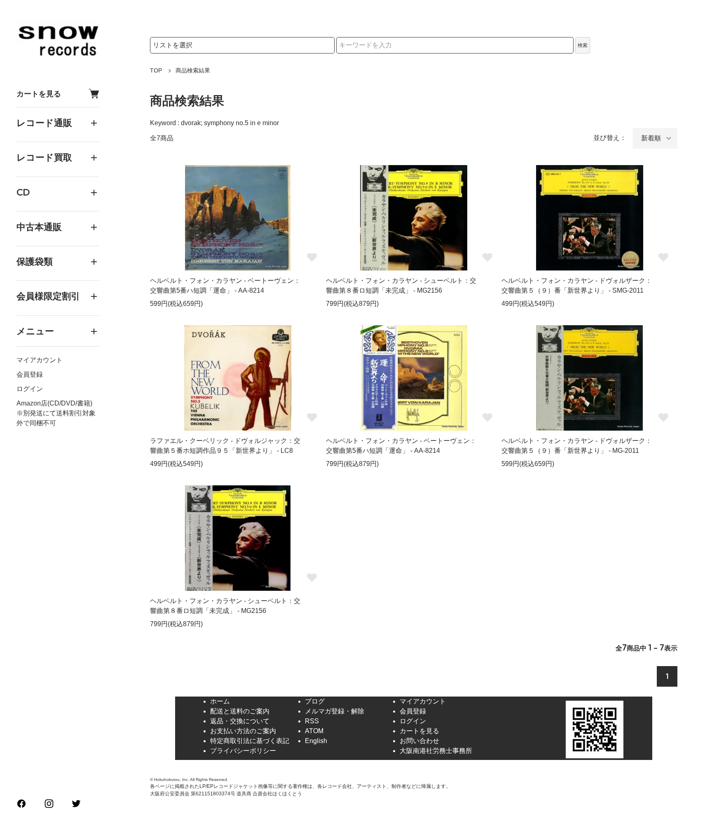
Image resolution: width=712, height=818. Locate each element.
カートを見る (38, 93)
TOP (156, 70)
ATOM (314, 730)
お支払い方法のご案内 (243, 730)
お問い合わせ (419, 740)
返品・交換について (239, 721)
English (316, 740)
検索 (583, 45)
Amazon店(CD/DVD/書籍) (54, 403)
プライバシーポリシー (243, 750)
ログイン (29, 388)
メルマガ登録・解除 (334, 711)
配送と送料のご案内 (239, 711)
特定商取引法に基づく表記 (249, 740)
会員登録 (29, 374)
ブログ (315, 701)
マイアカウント (39, 360)
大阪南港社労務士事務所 (436, 750)
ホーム (220, 701)
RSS (312, 721)
